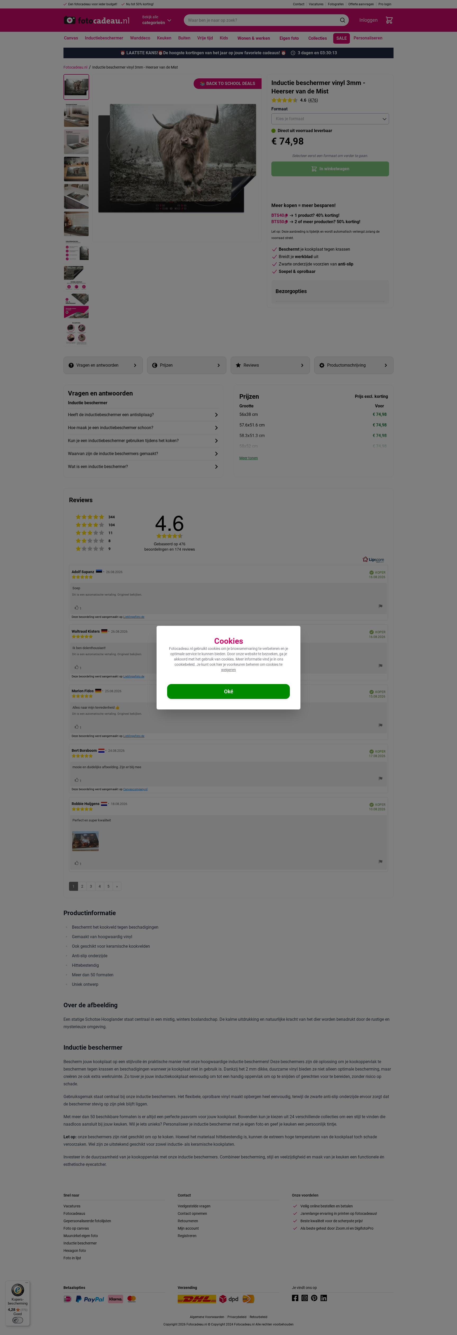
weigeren (228, 670)
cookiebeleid (185, 664)
